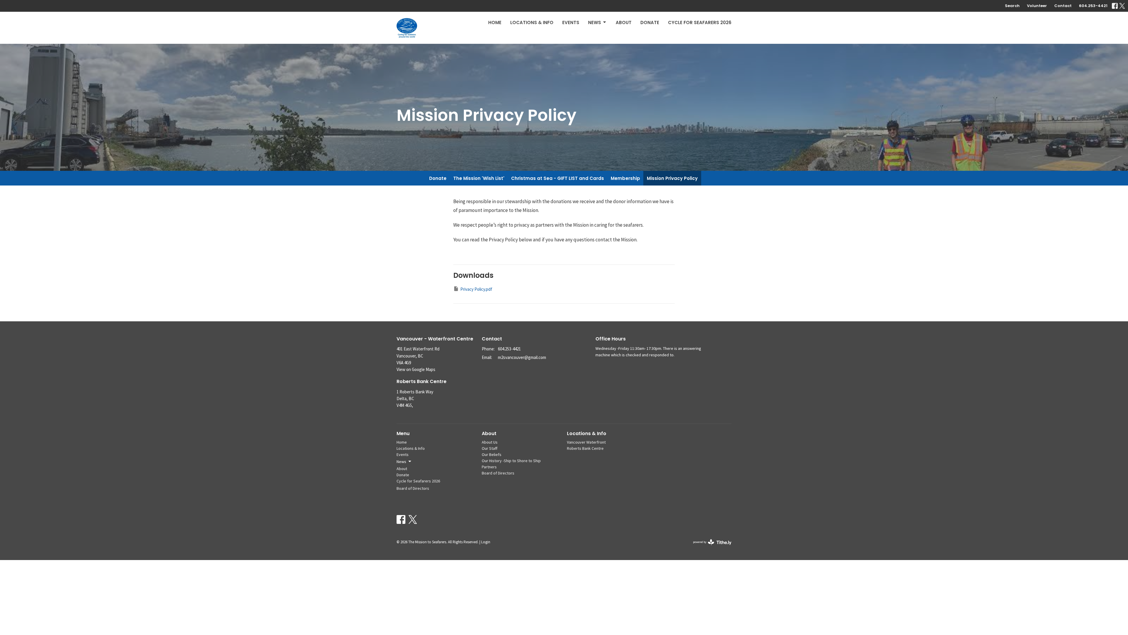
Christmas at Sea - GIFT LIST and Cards (557, 178)
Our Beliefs (491, 454)
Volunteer (1037, 6)
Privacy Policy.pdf (476, 289)
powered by (710, 547)
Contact (1063, 6)
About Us (490, 442)
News (594, 22)
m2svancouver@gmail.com (522, 357)
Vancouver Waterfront (586, 442)
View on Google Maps (416, 369)
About (624, 22)
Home (494, 22)
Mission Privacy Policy (672, 178)
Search (1012, 6)
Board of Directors (413, 488)
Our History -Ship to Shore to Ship (511, 460)
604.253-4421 (1093, 6)
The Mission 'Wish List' (478, 178)
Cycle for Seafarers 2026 (699, 22)
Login (485, 541)
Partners (489, 466)
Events (570, 22)
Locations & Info (531, 22)
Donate (649, 22)
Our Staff (489, 448)
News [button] (401, 461)
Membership (625, 178)
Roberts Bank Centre (585, 448)
